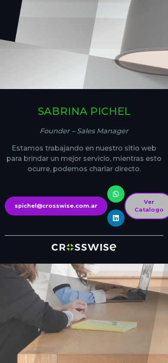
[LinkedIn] (115, 218)
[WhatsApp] (115, 194)
